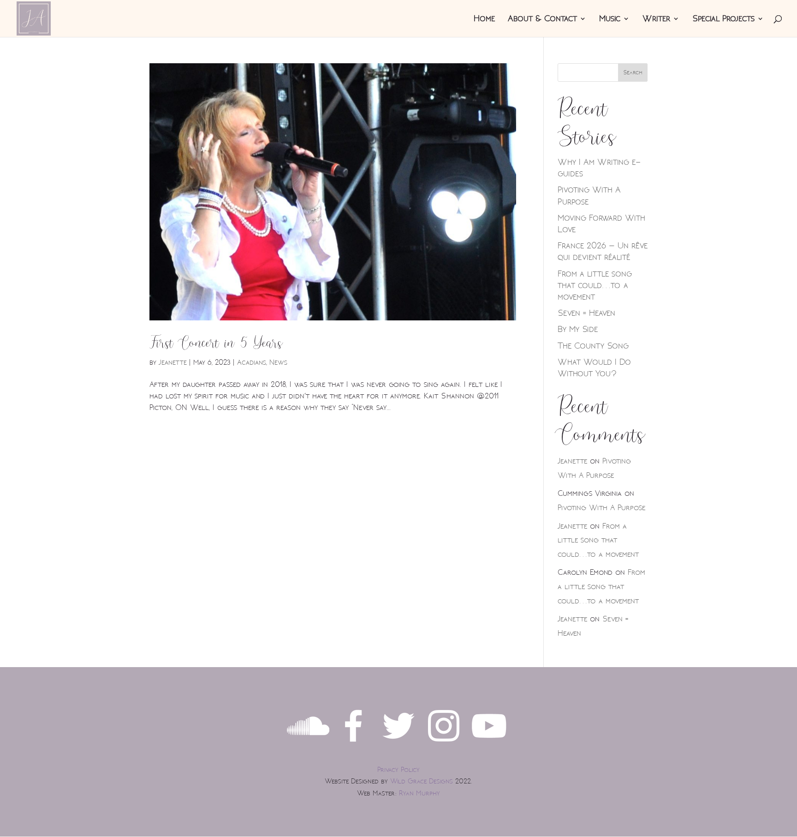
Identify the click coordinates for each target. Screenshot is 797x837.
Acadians (251, 362)
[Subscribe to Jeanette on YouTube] (489, 744)
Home (484, 19)
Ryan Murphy (419, 793)
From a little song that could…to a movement (595, 285)
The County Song (593, 345)
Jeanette (173, 362)
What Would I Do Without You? (594, 367)
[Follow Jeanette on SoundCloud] (308, 744)
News (278, 362)
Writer (656, 19)
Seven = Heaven (586, 313)
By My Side (578, 329)
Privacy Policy (398, 769)
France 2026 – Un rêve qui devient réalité (603, 251)
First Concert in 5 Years (216, 343)
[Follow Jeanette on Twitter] (398, 744)
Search (632, 72)
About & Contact (542, 19)
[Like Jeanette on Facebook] (353, 744)
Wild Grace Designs (421, 781)
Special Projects (723, 19)
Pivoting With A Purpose (601, 507)
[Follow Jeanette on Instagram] (443, 744)
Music (609, 19)
